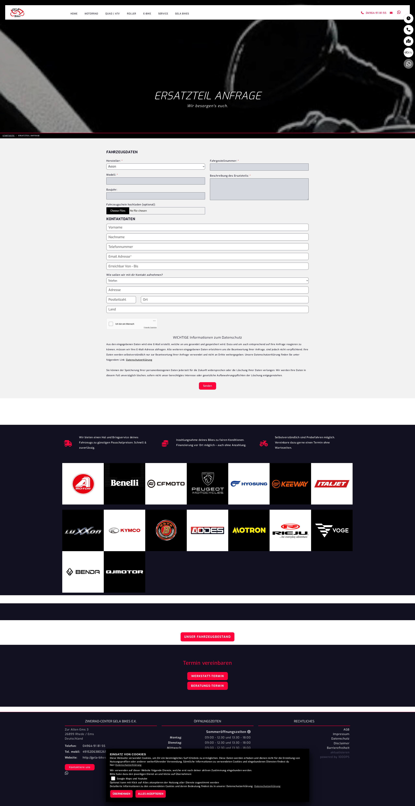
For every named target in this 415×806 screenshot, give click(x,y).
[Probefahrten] (264, 442)
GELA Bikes (182, 13)
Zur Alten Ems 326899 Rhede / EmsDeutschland (79, 734)
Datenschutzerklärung (139, 359)
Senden (207, 386)
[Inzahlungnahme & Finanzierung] (165, 442)
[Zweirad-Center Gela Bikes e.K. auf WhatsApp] (398, 13)
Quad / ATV (112, 13)
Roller (131, 13)
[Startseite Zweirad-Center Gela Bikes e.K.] (17, 12)
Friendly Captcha (150, 327)
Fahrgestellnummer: (223, 160)
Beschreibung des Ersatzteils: (230, 175)
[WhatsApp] (408, 64)
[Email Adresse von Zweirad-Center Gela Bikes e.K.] (390, 13)
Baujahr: (111, 189)
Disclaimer (342, 743)
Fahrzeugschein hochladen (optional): (131, 204)
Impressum (341, 734)
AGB (347, 729)
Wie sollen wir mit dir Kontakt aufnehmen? (134, 275)
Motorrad (91, 13)
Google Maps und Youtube (132, 778)
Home (74, 13)
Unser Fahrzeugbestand (207, 637)
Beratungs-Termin (207, 686)
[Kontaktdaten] (408, 30)
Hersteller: (113, 160)
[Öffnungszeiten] (408, 18)
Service (163, 13)
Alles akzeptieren (150, 793)
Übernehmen (121, 793)
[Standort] (408, 41)
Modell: (111, 174)
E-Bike (147, 13)
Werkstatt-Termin (207, 676)
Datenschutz (340, 739)
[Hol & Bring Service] (68, 442)
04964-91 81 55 (376, 13)
